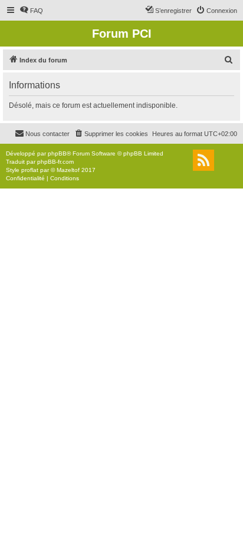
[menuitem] (31, 11)
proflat (29, 170)
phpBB (57, 153)
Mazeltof (68, 170)
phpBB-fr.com (55, 161)
